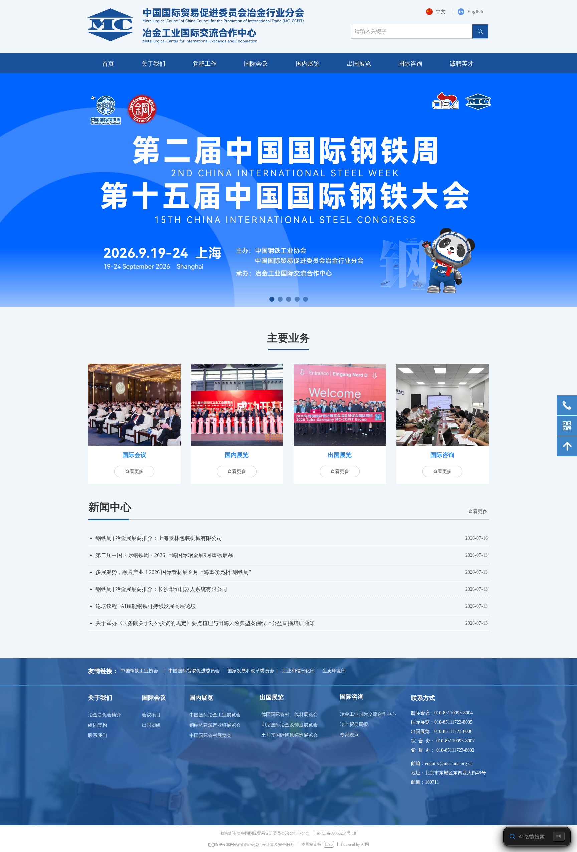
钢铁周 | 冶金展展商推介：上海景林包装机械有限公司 (158, 538)
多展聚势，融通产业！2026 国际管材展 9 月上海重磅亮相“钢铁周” (173, 572)
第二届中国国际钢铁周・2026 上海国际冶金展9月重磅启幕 (164, 555)
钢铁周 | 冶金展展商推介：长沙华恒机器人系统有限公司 (161, 589)
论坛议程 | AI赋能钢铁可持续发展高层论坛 (145, 606)
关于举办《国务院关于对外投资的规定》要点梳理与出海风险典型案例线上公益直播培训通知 (205, 623)
